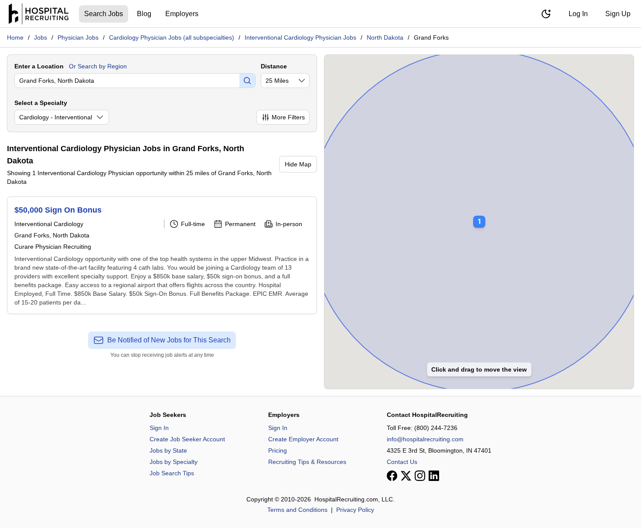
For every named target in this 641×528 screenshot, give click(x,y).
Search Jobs (103, 13)
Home (15, 37)
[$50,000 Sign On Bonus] (162, 255)
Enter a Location (39, 66)
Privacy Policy (355, 509)
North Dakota (385, 37)
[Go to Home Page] (38, 13)
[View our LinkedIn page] (434, 475)
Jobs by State (168, 450)
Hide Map (298, 164)
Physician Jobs (78, 37)
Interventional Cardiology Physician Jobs (300, 37)
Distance (274, 66)
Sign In (159, 427)
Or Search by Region (98, 66)
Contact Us (402, 461)
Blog (144, 13)
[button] (479, 216)
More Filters (288, 117)
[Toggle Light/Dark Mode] (546, 14)
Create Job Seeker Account (187, 439)
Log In (578, 13)
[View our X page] (406, 475)
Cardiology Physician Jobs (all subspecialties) (171, 37)
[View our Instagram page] (420, 475)
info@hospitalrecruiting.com (425, 439)
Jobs (40, 37)
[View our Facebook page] (392, 475)
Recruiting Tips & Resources (307, 461)
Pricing (277, 450)
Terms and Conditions (297, 509)
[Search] (247, 81)
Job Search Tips (172, 473)
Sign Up (618, 13)
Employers (181, 13)
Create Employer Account (303, 439)
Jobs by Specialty (174, 461)
